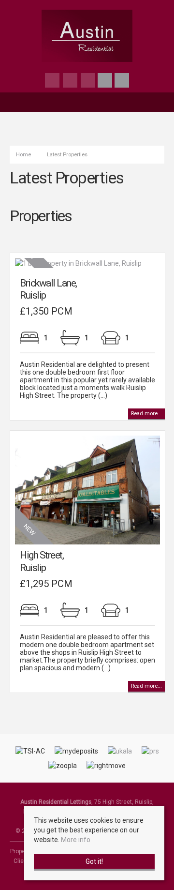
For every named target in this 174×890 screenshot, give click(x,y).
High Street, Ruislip (41, 561)
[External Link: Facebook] (53, 82)
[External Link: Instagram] (89, 82)
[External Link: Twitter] (71, 82)
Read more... (146, 413)
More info (75, 840)
